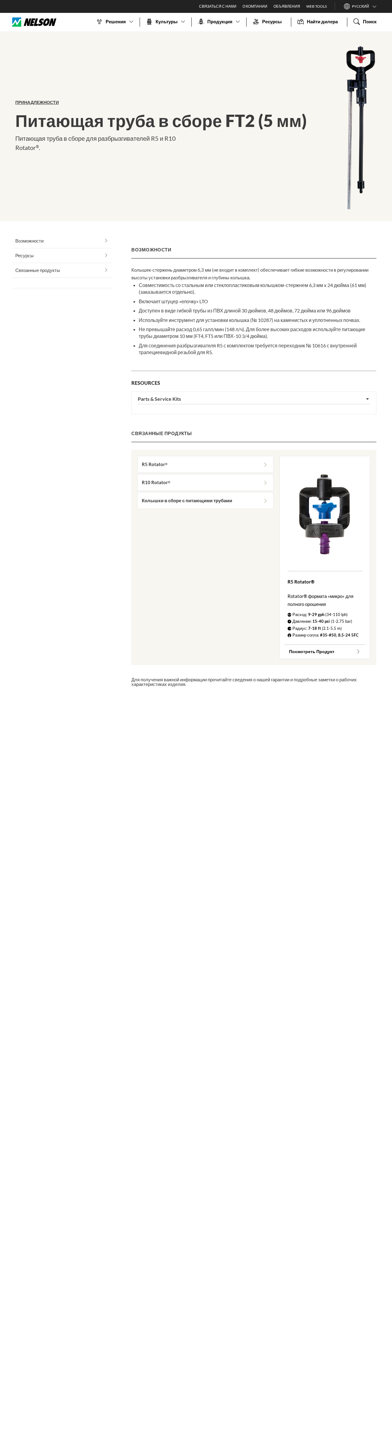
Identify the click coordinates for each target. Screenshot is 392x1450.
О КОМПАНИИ (255, 6)
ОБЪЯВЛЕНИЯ (286, 6)
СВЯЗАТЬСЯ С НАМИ (217, 6)
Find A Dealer (62, 283)
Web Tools (316, 6)
